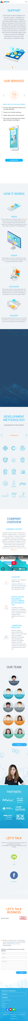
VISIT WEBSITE (14, 392)
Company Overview (6, 1000)
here (23, 219)
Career (3, 1005)
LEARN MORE (14, 160)
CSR (3, 1001)
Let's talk (4, 1007)
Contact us (4, 1003)
